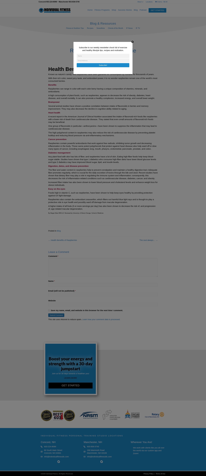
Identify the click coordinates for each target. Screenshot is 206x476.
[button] (103, 65)
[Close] (132, 42)
